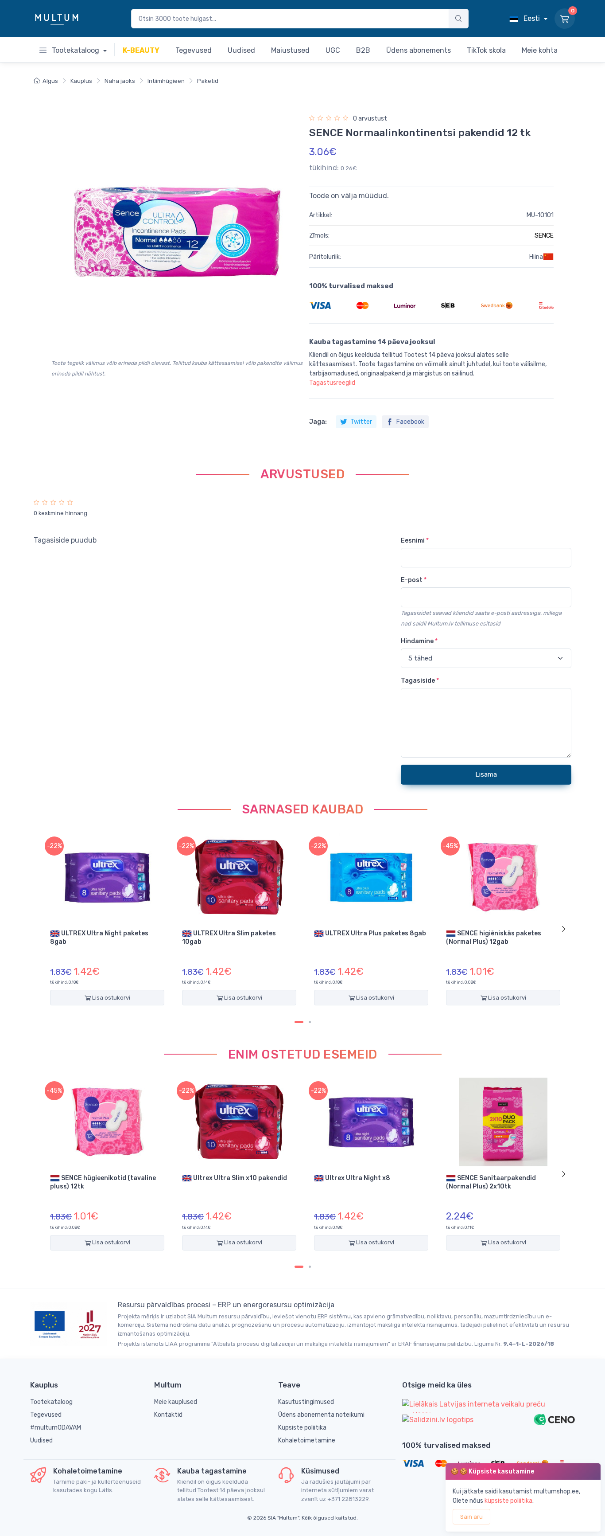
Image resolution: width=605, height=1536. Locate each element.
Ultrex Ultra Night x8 (357, 1178)
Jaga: (318, 422)
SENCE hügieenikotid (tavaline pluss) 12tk (103, 1182)
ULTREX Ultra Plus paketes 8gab (375, 933)
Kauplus (81, 81)
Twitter (360, 422)
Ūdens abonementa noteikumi (321, 1415)
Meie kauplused (175, 1402)
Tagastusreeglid (332, 383)
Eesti (532, 18)
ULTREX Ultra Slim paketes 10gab (229, 937)
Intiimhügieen (166, 81)
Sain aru (471, 1516)
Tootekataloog (75, 50)
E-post (414, 580)
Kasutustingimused (306, 1402)
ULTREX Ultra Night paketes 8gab (99, 937)
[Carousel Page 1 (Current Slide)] (299, 1022)
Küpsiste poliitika (302, 1427)
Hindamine (419, 641)
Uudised (41, 1440)
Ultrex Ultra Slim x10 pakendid (239, 1178)
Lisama (486, 774)
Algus (50, 81)
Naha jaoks (120, 81)
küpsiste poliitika (508, 1501)
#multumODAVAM (55, 1427)
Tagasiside (420, 680)
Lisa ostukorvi (110, 997)
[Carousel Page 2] (310, 1022)
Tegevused (46, 1415)
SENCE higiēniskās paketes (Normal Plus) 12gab (493, 937)
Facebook (409, 422)
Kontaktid (168, 1415)
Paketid (207, 81)
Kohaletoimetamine (306, 1440)
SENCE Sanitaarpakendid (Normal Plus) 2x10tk (491, 1182)
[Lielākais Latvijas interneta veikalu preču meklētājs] (488, 1406)
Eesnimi (415, 540)
